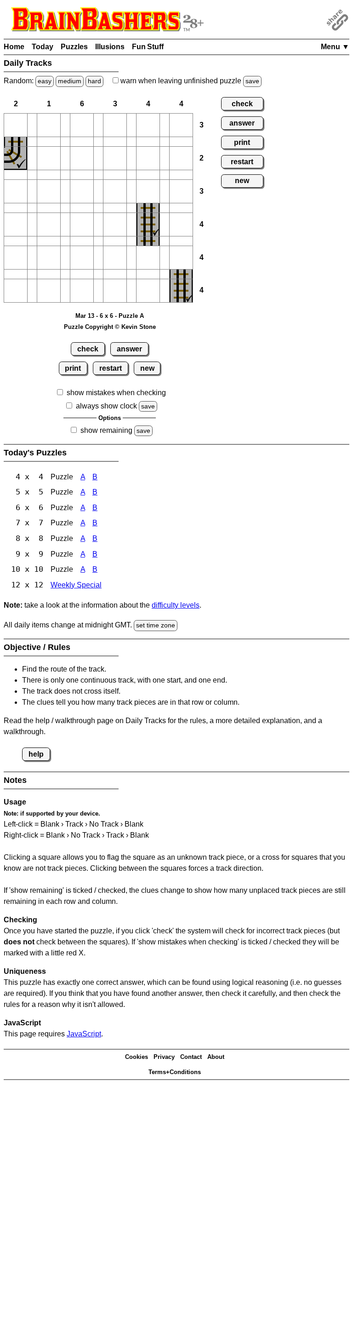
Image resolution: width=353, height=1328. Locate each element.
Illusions (110, 47)
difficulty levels (175, 605)
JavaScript (84, 1034)
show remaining (106, 430)
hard (94, 81)
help (36, 754)
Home (14, 47)
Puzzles (74, 47)
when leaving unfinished (189, 81)
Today (42, 47)
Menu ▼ (335, 47)
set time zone (155, 625)
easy (44, 81)
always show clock (106, 406)
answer (129, 349)
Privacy (164, 1056)
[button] (15, 125)
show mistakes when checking (116, 393)
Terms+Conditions (174, 1072)
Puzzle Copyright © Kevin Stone (110, 326)
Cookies (136, 1056)
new (147, 368)
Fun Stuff (148, 47)
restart (110, 368)
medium (69, 81)
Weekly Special (76, 585)
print (73, 368)
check (87, 349)
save (252, 81)
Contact (191, 1056)
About (215, 1056)
